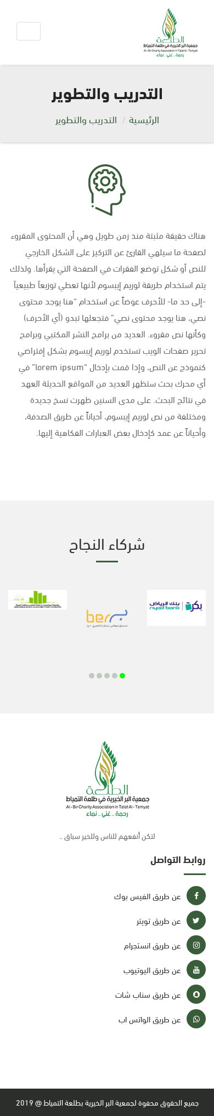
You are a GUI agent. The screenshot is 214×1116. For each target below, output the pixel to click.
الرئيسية (144, 118)
